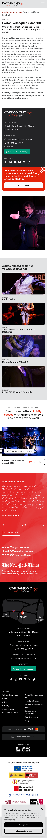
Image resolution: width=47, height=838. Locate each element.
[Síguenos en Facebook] (5, 162)
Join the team (31, 717)
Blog (27, 721)
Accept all (23, 825)
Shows (5, 698)
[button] (43, 525)
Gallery (5, 705)
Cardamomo (8, 12)
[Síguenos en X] (24, 162)
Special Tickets (32, 701)
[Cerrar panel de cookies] (42, 808)
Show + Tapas (9, 709)
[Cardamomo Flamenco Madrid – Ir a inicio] (8, 4)
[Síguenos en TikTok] (28, 162)
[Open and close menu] (43, 3)
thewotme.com (13, 515)
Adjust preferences (23, 831)
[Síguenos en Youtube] (15, 162)
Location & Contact (11, 713)
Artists (19, 12)
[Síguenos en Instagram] (10, 162)
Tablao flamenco (10, 695)
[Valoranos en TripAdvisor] (19, 162)
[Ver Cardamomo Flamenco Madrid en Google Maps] (23, 611)
